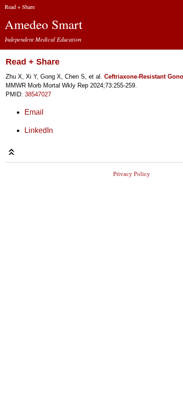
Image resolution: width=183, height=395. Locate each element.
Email (34, 112)
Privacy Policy (131, 173)
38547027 (38, 94)
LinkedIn (38, 130)
